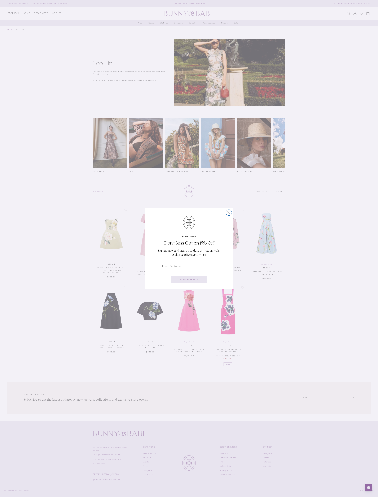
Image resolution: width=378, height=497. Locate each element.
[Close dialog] (229, 213)
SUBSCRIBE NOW (189, 279)
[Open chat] (368, 487)
